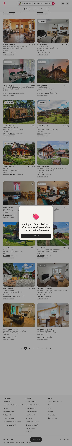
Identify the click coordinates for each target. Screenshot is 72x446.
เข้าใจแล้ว (36, 236)
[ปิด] (50, 208)
